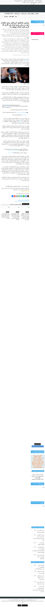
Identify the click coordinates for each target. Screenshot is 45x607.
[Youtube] (30, 4)
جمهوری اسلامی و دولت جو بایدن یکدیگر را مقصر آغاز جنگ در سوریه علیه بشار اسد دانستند (5, 216)
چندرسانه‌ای (17, 13)
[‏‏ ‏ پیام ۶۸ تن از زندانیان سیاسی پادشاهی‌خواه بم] (41, 203)
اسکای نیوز (26, 60)
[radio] (28, 192)
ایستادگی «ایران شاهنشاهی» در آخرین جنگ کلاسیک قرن (39, 567)
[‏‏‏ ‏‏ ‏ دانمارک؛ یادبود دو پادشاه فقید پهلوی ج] (34, 53)
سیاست (6, 16)
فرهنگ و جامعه (30, 13)
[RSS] (37, 4)
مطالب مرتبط (25, 204)
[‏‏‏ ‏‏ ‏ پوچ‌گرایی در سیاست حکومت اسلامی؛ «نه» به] (34, 361)
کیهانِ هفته (11, 16)
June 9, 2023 (24, 114)
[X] (32, 4)
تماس (28, 2)
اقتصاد (36, 13)
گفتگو (20, 121)
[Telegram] (34, 4)
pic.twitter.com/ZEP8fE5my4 (13, 150)
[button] (42, 15)
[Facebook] (43, 4)
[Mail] (39, 4)
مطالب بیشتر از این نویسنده (15, 204)
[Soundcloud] (35, 4)
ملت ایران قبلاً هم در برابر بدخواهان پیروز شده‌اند (40, 577)
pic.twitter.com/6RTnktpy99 (21, 112)
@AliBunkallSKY (7, 106)
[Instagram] (41, 4)
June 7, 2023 (10, 152)
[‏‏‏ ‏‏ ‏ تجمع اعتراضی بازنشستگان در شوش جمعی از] (41, 301)
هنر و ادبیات (23, 13)
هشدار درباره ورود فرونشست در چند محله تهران (40, 557)
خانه (16, 16)
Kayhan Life (9, 13)
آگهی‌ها (24, 2)
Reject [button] (19, 605)
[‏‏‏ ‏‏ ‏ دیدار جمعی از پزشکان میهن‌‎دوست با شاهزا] (41, 83)
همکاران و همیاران (33, 2)
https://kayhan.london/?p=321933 (22, 201)
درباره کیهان (40, 2)
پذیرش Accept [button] (24, 605)
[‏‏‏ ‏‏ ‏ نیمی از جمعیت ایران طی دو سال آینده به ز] (34, 164)
